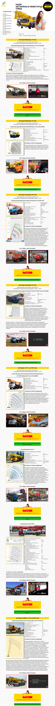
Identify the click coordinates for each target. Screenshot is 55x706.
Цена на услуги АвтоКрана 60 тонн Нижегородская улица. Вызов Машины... (27, 612)
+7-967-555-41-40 (47, 4)
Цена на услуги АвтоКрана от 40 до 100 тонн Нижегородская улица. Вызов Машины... (27, 444)
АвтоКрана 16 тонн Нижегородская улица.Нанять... (27, 189)
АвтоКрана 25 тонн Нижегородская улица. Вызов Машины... (27, 279)
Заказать (48, 6)
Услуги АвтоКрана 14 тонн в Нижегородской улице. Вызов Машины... (27, 115)
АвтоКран (5, 14)
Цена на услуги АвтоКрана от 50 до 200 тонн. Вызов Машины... (27, 704)
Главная (20, 35)
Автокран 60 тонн (6, 31)
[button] (6, 94)
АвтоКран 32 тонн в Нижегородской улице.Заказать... (27, 362)
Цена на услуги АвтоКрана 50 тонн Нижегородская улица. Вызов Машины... (27, 518)
